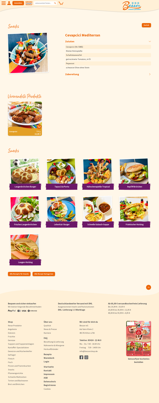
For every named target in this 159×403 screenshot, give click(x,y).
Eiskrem (11, 333)
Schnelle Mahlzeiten (17, 377)
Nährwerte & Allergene (54, 345)
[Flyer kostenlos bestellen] (138, 338)
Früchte (11, 336)
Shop (10, 322)
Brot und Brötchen (16, 384)
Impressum (49, 374)
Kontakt (48, 370)
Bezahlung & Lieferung (54, 341)
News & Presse (50, 329)
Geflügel (12, 354)
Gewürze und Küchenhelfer (20, 351)
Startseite (49, 366)
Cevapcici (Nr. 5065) (74, 46)
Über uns (48, 322)
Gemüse (11, 340)
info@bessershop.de (89, 351)
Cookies (47, 389)
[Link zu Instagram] (86, 357)
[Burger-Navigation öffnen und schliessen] (3, 3)
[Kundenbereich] (9, 3)
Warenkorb (49, 358)
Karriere (47, 333)
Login (46, 361)
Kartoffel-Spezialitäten (18, 347)
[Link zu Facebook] (81, 357)
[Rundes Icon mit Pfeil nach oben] (148, 287)
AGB (46, 377)
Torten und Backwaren (18, 380)
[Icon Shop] (28, 3)
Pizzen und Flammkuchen (19, 365)
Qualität (47, 325)
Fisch (10, 362)
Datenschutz (50, 381)
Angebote (12, 329)
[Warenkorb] (60, 5)
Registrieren (50, 385)
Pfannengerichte (15, 373)
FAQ (45, 338)
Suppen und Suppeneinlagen (21, 343)
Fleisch (11, 358)
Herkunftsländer (51, 349)
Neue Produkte (15, 325)
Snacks (11, 369)
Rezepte (48, 354)
